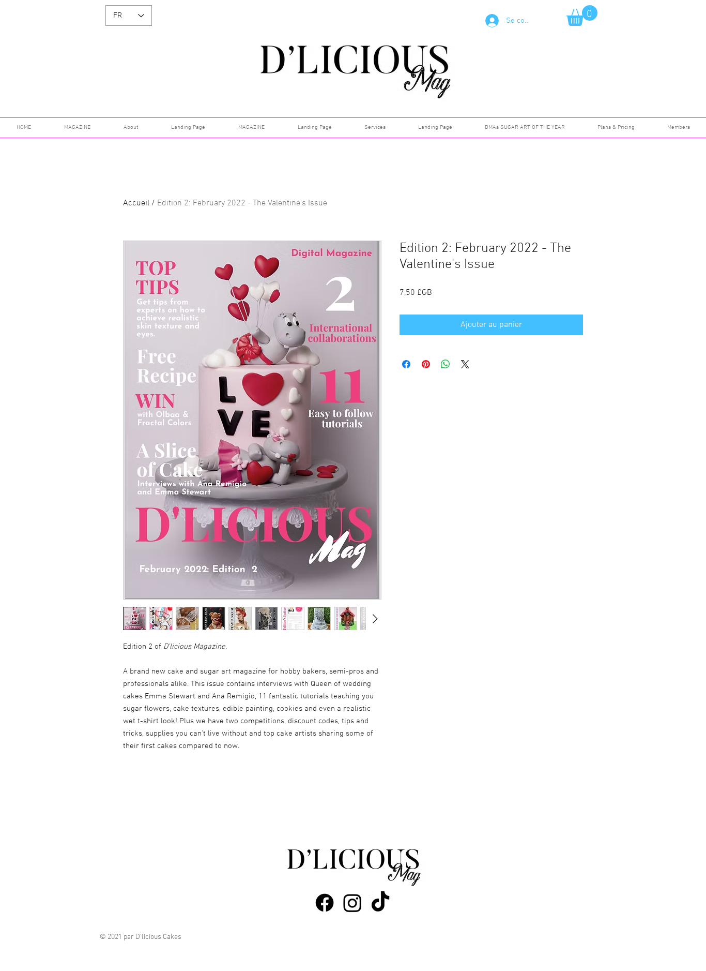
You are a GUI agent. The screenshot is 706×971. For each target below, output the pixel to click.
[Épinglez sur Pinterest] (426, 364)
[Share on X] (465, 364)
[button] (581, 15)
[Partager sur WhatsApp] (445, 364)
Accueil (136, 203)
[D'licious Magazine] (324, 903)
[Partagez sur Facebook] (406, 364)
